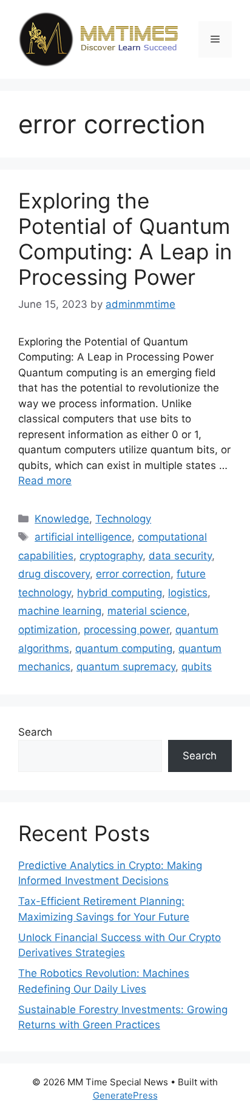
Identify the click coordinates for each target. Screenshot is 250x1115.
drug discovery (54, 574)
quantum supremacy (125, 667)
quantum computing (123, 648)
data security (180, 556)
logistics (188, 593)
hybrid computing (119, 593)
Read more (45, 480)
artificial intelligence (83, 537)
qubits (196, 667)
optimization (48, 630)
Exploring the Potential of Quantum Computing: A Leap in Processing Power (125, 239)
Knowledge (62, 519)
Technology (123, 519)
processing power (126, 630)
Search (35, 732)
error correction (133, 574)
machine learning (59, 611)
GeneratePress (125, 1095)
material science (147, 611)
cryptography (111, 556)
